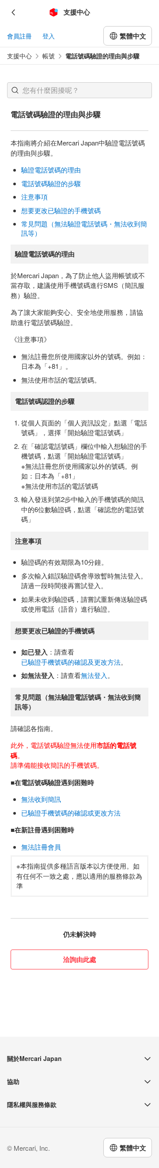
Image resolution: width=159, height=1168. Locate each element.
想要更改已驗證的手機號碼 (61, 210)
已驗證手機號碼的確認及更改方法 (71, 661)
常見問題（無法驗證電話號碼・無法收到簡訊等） (84, 228)
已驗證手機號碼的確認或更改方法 (71, 812)
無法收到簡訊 (41, 799)
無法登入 (94, 675)
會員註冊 (19, 35)
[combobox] (79, 90)
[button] (15, 90)
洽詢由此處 (79, 959)
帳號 (48, 56)
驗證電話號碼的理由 (51, 169)
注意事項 (34, 196)
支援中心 (19, 56)
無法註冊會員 (41, 846)
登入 (48, 35)
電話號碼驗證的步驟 (51, 183)
